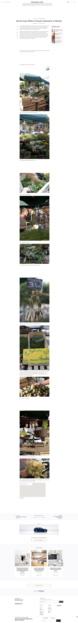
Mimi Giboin (27, 64)
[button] (67, 2)
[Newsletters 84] (8, 2)
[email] (17, 35)
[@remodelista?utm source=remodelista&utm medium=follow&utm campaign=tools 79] (2, 2)
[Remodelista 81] (4, 2)
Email (49, 612)
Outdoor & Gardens (34, 517)
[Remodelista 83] (7, 2)
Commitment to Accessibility (42, 612)
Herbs (34, 18)
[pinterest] (17, 30)
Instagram (50, 608)
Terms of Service (42, 609)
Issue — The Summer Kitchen (40, 18)
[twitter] (17, 32)
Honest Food (30, 375)
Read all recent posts (39, 585)
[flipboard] (17, 26)
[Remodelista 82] (6, 2)
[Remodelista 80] (3, 2)
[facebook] (17, 28)
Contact (41, 608)
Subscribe (58, 620)
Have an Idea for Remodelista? (42, 614)
